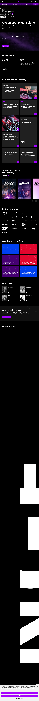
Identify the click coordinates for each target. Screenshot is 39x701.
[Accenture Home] (18, 1)
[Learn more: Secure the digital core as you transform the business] (28, 107)
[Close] (37, 686)
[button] (5, 46)
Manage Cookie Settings (19, 698)
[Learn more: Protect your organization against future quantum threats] (28, 132)
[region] (19, 693)
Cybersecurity (4, 4)
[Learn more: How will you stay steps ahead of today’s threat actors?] (28, 155)
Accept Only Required (19, 695)
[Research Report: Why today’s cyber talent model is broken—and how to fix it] (24, 189)
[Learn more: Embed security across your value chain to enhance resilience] (10, 155)
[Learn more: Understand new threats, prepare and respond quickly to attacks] (10, 115)
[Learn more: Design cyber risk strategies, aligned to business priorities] (19, 91)
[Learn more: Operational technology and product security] (10, 139)
